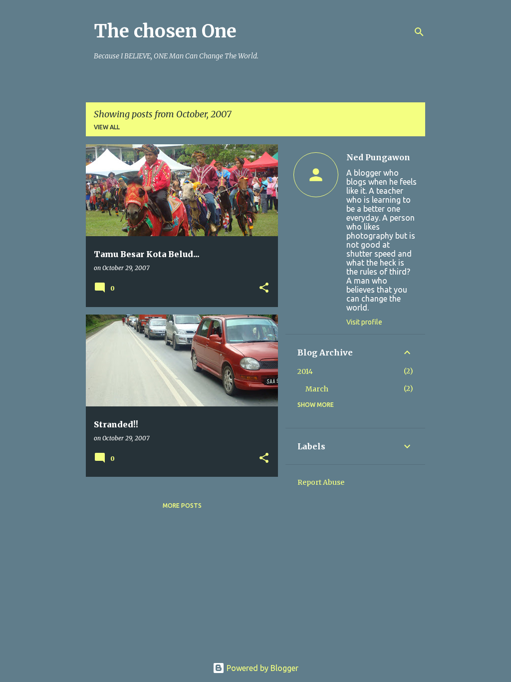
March (316, 388)
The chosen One (165, 31)
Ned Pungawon (378, 157)
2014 (305, 371)
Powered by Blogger (261, 668)
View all (107, 127)
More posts (182, 505)
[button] (264, 288)
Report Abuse (320, 482)
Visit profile (364, 322)
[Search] (419, 32)
